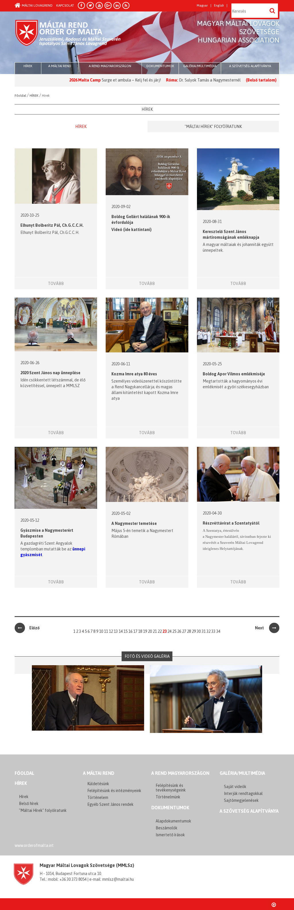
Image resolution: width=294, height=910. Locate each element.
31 (204, 631)
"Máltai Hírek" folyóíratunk (213, 126)
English (219, 5)
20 (150, 631)
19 (145, 631)
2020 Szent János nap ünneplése (50, 372)
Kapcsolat (65, 5)
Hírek (80, 126)
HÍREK (28, 66)
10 (101, 631)
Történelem (97, 797)
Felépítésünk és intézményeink (114, 790)
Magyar (202, 5)
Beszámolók (166, 828)
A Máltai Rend (59, 66)
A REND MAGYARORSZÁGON (180, 773)
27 (184, 631)
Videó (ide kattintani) (131, 229)
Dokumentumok (160, 66)
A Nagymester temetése (134, 523)
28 (189, 631)
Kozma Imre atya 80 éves (134, 374)
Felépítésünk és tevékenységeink (171, 787)
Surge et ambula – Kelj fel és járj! (109, 80)
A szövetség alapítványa (250, 66)
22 (160, 631)
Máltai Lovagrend (37, 5)
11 (106, 631)
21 (155, 631)
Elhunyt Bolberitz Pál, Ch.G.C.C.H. (52, 225)
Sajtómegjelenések (241, 800)
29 (194, 631)
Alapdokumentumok (173, 821)
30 (199, 631)
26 (179, 631)
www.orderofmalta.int (34, 845)
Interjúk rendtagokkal (243, 793)
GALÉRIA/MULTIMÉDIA (242, 773)
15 (125, 631)
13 (116, 631)
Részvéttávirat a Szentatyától (231, 523)
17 (135, 631)
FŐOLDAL (24, 773)
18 (140, 631)
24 (169, 631)
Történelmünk (168, 797)
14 (121, 631)
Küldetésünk (98, 783)
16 (130, 631)
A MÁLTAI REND (98, 773)
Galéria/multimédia (199, 66)
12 (111, 631)
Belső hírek (28, 803)
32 (208, 631)
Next (260, 628)
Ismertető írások (170, 835)
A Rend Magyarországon (110, 66)
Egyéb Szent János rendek (110, 804)
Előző (34, 628)
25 (174, 631)
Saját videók (235, 786)
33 (213, 631)
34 (218, 631)
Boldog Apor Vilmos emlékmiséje (234, 374)
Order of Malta (68, 37)
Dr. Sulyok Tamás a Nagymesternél (187, 80)
